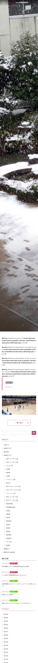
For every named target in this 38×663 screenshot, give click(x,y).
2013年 (6, 659)
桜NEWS (6, 452)
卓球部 (8, 476)
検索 (34, 433)
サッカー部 (9, 465)
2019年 (6, 638)
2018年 (6, 642)
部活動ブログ (8, 455)
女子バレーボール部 (12, 500)
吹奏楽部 (8, 538)
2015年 (6, 652)
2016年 (6, 649)
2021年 (6, 631)
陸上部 (8, 483)
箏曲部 (8, 528)
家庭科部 (8, 521)
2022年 (6, 628)
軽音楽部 (8, 535)
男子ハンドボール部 (12, 458)
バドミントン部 (10, 493)
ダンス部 (8, 542)
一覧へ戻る (19, 423)
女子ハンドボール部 (12, 462)
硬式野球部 (9, 503)
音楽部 (8, 510)
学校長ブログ (8, 448)
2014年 (6, 656)
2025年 (6, 617)
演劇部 (8, 514)
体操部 (8, 472)
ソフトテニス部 (10, 479)
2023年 (6, 624)
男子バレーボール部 (12, 497)
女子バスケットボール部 (13, 490)
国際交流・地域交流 (9, 552)
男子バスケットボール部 (13, 486)
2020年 (6, 635)
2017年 (6, 645)
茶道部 (8, 524)
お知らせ (6, 445)
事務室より (7, 548)
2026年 (6, 614)
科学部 (8, 517)
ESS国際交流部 (10, 507)
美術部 (8, 531)
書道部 (8, 545)
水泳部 (8, 469)
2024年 (6, 621)
